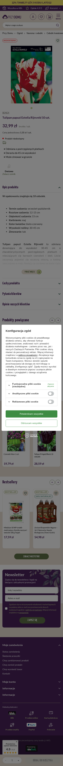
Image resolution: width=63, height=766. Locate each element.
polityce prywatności (27, 355)
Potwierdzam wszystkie (31, 414)
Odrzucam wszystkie (31, 423)
